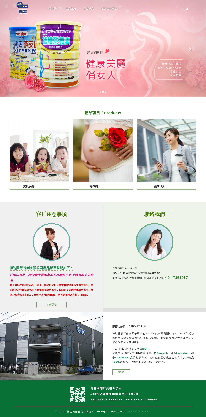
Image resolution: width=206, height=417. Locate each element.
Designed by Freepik (138, 411)
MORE (121, 372)
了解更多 (51, 304)
